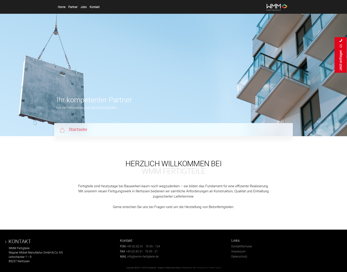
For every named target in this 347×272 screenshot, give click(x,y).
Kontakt (95, 7)
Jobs (83, 7)
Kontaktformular (241, 246)
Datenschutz (239, 256)
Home (61, 7)
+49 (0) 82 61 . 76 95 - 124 (143, 246)
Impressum (238, 251)
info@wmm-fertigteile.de (142, 256)
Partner (73, 7)
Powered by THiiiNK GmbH (209, 267)
